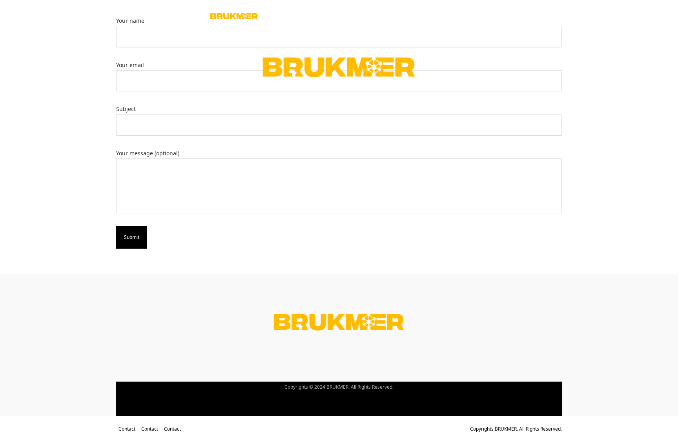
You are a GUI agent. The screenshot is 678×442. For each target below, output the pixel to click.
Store (389, 15)
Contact (364, 15)
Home (274, 15)
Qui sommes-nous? (427, 15)
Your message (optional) (147, 153)
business (335, 15)
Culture (299, 15)
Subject (126, 109)
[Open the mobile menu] (553, 16)
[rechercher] (461, 16)
